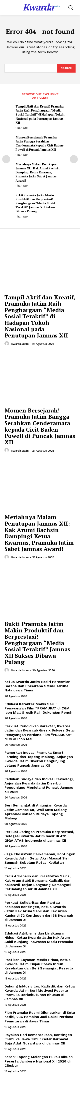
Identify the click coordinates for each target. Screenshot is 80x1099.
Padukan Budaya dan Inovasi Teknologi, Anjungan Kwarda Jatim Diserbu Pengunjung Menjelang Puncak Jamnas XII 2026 (39, 785)
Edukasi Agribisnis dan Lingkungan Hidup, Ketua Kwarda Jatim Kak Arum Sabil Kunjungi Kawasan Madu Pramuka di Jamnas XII (38, 939)
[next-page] (74, 159)
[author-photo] (7, 343)
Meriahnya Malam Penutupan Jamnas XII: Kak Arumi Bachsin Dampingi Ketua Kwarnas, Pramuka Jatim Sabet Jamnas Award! (38, 172)
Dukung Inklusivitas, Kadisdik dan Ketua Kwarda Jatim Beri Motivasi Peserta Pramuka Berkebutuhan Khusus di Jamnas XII (39, 992)
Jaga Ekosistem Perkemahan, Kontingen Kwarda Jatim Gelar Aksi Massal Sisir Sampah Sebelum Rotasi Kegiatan (39, 858)
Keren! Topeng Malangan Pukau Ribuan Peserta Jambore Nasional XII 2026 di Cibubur (38, 1061)
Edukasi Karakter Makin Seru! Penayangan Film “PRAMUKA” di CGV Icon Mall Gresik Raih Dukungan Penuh (38, 708)
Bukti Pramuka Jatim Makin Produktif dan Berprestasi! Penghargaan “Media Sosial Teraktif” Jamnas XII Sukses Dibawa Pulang (35, 203)
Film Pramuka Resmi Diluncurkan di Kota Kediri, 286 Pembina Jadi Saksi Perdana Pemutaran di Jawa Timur (39, 1016)
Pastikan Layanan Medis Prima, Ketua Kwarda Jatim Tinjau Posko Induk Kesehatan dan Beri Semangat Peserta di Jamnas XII (38, 966)
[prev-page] (6, 159)
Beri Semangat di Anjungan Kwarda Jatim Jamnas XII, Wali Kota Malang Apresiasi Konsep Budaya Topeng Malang (35, 811)
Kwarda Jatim (20, 343)
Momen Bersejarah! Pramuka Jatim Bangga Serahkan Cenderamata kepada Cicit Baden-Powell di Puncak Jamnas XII (40, 143)
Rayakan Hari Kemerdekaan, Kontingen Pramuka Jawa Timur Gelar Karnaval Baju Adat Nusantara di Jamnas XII (38, 1039)
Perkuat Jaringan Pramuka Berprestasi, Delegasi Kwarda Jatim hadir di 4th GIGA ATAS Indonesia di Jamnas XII (39, 836)
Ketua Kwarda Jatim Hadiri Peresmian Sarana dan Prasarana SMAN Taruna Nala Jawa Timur (37, 686)
